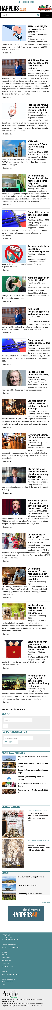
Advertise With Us (10, 939)
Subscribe (8, 742)
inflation (42, 424)
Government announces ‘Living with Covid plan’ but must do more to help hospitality (38, 573)
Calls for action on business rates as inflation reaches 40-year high (38, 404)
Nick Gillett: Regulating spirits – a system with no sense (38, 312)
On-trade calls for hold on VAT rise (36, 536)
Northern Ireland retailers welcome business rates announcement (37, 609)
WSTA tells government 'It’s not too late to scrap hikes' (38, 145)
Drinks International (7, 982)
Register (4, 952)
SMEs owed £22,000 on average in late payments (37, 29)
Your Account (8, 966)
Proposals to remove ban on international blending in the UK (38, 107)
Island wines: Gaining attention (31, 877)
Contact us (7, 937)
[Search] (38, 15)
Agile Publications (10, 974)
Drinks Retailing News (8, 979)
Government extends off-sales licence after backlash (39, 438)
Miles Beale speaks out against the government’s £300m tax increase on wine (38, 504)
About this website (10, 947)
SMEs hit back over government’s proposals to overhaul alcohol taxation (38, 645)
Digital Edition (6, 957)
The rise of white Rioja (27, 885)
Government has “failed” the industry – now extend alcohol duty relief (39, 179)
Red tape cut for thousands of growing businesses (38, 374)
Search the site (6, 960)
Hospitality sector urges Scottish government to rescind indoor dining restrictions (38, 680)
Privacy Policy (6, 963)
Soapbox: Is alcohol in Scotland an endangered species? (38, 249)
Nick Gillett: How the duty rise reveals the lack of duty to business (38, 64)
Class (3, 984)
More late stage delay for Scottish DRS (38, 279)
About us (6, 935)
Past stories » (45, 903)
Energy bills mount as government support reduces (38, 215)
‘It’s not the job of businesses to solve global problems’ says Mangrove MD (38, 473)
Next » (22, 709)
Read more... (7, 53)
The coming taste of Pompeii (30, 894)
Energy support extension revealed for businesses (39, 343)
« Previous (6, 709)
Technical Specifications (9, 944)
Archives (4, 971)
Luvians (31, 259)
